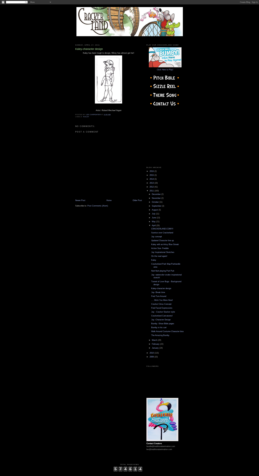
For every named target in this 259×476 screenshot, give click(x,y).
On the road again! (159, 256)
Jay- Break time (158, 292)
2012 (152, 187)
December (156, 194)
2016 (152, 171)
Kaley (86, 116)
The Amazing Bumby (160, 335)
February (156, 344)
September (157, 206)
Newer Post (80, 200)
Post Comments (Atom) (97, 206)
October (155, 202)
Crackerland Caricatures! (162, 316)
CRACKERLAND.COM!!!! (162, 229)
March (155, 340)
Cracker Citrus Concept (161, 304)
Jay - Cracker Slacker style (163, 312)
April (154, 225)
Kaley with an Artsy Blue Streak (165, 244)
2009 (152, 357)
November (156, 198)
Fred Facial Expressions (161, 308)
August (155, 210)
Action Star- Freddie (160, 248)
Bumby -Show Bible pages (162, 323)
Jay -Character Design (161, 320)
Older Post (137, 200)
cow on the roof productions (129, 473)
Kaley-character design (161, 288)
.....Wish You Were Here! (162, 300)
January (155, 348)
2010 (152, 353)
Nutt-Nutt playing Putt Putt (162, 271)
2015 (152, 175)
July (154, 214)
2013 (152, 183)
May (154, 221)
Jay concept (156, 236)
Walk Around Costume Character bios (167, 331)
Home (109, 200)
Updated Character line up (162, 240)
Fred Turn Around (158, 296)
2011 (152, 191)
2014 (152, 179)
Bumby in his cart (159, 327)
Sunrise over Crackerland (162, 233)
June (154, 218)
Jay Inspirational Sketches (162, 252)
